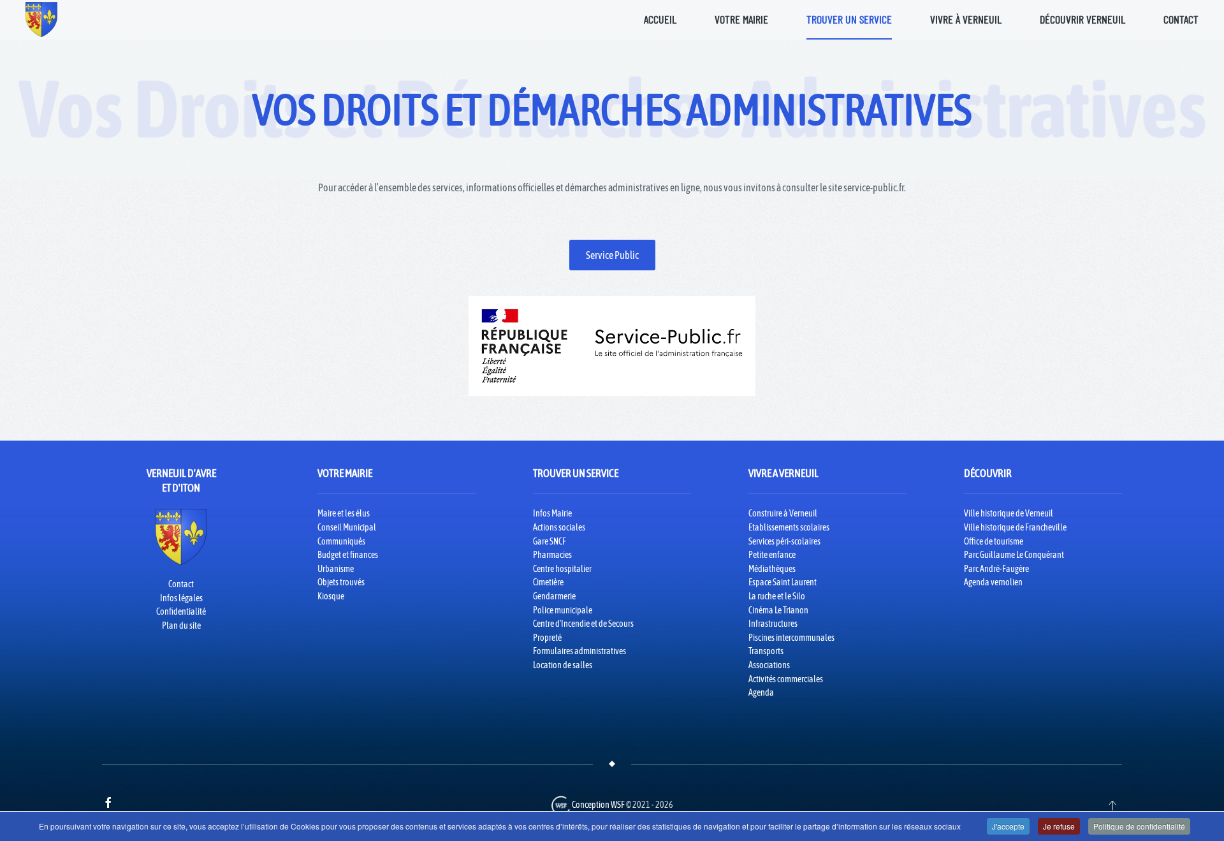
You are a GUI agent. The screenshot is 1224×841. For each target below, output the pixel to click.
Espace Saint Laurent (782, 582)
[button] (1112, 805)
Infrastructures (773, 623)
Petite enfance (772, 555)
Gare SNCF (549, 541)
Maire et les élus (343, 513)
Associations (769, 665)
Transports (765, 651)
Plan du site (181, 625)
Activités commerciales (785, 679)
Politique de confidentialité (1139, 826)
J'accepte (1008, 826)
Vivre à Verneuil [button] (966, 19)
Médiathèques (772, 569)
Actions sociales (559, 527)
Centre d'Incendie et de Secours (583, 623)
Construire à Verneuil (782, 513)
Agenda (761, 692)
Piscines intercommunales (791, 638)
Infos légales (181, 598)
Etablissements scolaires (788, 527)
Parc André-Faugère (996, 569)
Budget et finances (347, 555)
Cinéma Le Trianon (778, 610)
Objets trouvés (341, 582)
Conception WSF (598, 805)
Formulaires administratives (579, 651)
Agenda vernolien (993, 582)
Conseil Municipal (346, 527)
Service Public (612, 255)
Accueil (660, 19)
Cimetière (548, 582)
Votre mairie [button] (741, 19)
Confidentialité (181, 611)
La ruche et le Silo (776, 596)
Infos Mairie (552, 513)
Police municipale (562, 610)
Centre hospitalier (562, 569)
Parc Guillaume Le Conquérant (1014, 555)
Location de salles (562, 665)
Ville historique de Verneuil (1008, 513)
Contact (1180, 19)
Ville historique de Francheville (1015, 527)
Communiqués (341, 541)
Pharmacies (552, 555)
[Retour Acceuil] (41, 19)
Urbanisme (335, 569)
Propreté (547, 638)
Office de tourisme (993, 541)
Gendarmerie (554, 596)
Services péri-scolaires (784, 541)
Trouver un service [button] (849, 19)
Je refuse (1059, 826)
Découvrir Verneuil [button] (1082, 19)
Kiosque (330, 596)
